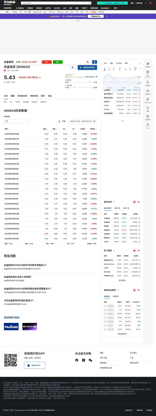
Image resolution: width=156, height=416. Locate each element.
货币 (105, 63)
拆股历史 (35, 102)
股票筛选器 (94, 8)
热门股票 (108, 250)
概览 (5, 102)
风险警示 (149, 410)
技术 (43, 96)
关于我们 (133, 353)
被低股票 (101, 12)
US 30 (106, 105)
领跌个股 (126, 208)
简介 (11, 102)
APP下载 (103, 358)
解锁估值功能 (90, 77)
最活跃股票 (107, 208)
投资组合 (103, 363)
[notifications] (146, 3)
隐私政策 (140, 410)
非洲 (86, 12)
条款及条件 (129, 410)
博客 (101, 353)
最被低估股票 (110, 290)
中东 (76, 12)
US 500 (106, 109)
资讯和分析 (22, 96)
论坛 (50, 96)
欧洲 (71, 12)
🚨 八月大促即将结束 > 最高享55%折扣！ (112, 3)
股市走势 (108, 202)
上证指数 (107, 90)
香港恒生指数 (108, 98)
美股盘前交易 (37, 12)
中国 (20, 12)
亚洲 (81, 12)
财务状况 (34, 96)
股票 (7, 12)
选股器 (15, 12)
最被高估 (116, 296)
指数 (111, 63)
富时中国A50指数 (110, 94)
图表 (13, 96)
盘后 (45, 12)
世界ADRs (52, 12)
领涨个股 (117, 208)
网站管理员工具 (106, 368)
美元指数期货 (108, 113)
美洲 (66, 12)
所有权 (18, 102)
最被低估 (107, 296)
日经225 (107, 102)
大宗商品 (119, 63)
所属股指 (43, 102)
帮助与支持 (134, 363)
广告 (131, 358)
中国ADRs (60, 12)
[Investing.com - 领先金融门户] (9, 3)
